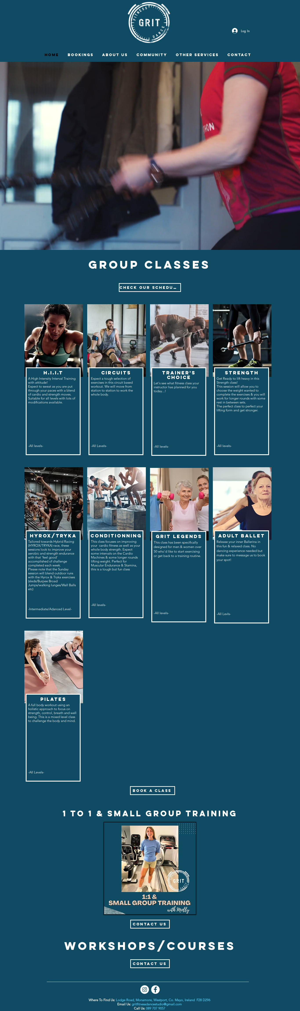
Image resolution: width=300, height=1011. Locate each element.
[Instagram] (144, 989)
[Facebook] (155, 989)
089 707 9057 (155, 1008)
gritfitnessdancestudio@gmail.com (157, 1004)
